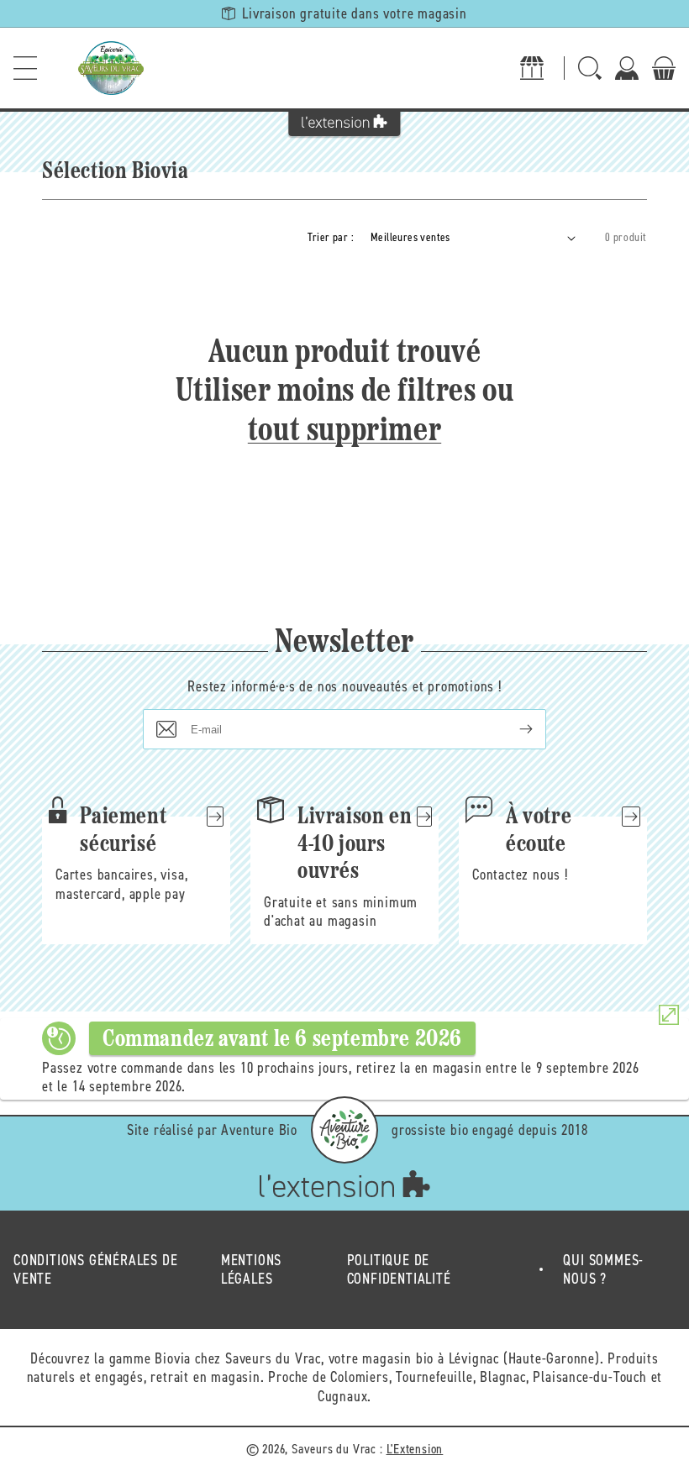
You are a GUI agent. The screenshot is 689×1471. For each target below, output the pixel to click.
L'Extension (415, 1449)
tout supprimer (344, 432)
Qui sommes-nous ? (603, 1270)
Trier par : (331, 237)
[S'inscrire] (512, 729)
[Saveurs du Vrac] (110, 68)
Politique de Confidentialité (399, 1270)
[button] (25, 68)
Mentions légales (251, 1270)
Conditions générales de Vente (95, 1270)
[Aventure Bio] (344, 1130)
